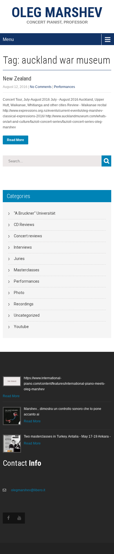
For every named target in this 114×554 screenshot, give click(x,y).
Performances (64, 87)
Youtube (21, 326)
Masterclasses (26, 270)
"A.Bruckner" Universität (34, 213)
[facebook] (8, 518)
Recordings (23, 304)
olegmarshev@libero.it (27, 490)
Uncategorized (27, 315)
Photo (19, 292)
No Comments (40, 87)
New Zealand (17, 78)
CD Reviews (24, 224)
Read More (15, 140)
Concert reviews (28, 236)
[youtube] (19, 518)
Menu (8, 39)
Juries (19, 258)
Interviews (23, 247)
